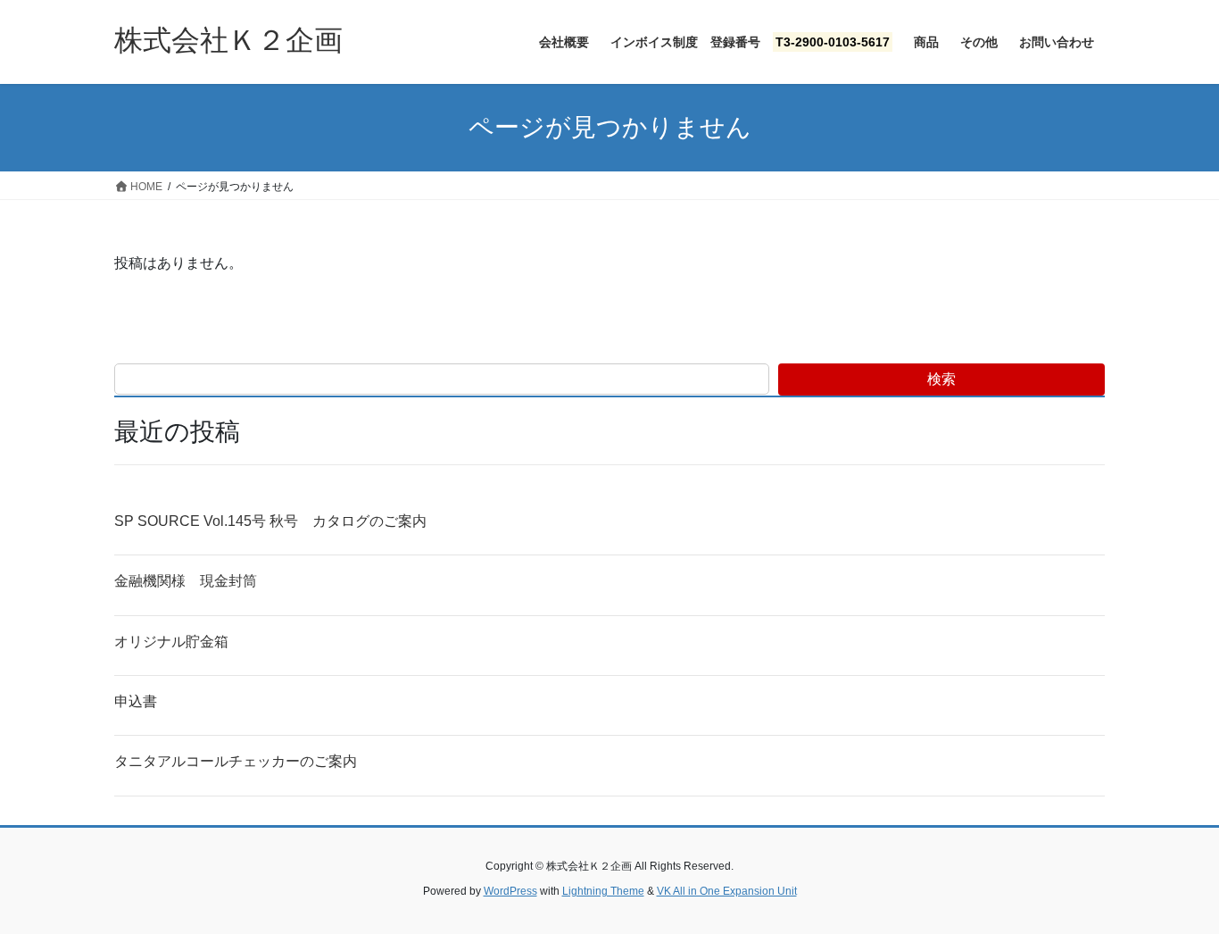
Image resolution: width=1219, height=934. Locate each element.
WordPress (510, 891)
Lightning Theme (603, 891)
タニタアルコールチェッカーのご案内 (235, 761)
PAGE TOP (1174, 890)
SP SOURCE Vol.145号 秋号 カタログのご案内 (270, 521)
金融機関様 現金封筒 (185, 580)
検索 (941, 379)
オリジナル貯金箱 (171, 641)
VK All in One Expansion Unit (727, 891)
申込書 (135, 701)
